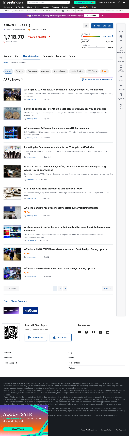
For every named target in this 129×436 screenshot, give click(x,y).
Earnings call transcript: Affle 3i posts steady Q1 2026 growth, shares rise (65, 109)
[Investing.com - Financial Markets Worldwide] (13, 2)
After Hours (50, 11)
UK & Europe (99, 11)
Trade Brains (31, 240)
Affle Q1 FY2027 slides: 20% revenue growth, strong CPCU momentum (63, 89)
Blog (70, 352)
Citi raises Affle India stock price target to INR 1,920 (53, 188)
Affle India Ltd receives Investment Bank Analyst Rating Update (59, 268)
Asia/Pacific (120, 11)
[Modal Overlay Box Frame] (24, 420)
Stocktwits (30, 180)
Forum (72, 56)
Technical (61, 56)
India (29, 11)
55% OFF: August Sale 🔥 (85, 2)
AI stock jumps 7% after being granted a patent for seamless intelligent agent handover (67, 229)
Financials (48, 56)
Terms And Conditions (89, 430)
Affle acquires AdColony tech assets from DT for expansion (57, 128)
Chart (17, 56)
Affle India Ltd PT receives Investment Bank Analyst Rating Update (61, 208)
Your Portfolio (74, 363)
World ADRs (70, 11)
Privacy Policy (106, 430)
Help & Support (10, 363)
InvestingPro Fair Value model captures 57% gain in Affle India (59, 147)
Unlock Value (106, 36)
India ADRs (80, 11)
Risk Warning (120, 430)
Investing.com (32, 99)
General (7, 56)
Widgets (72, 368)
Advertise (8, 358)
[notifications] (119, 2)
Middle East (110, 11)
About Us (8, 352)
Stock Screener (20, 11)
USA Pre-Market (38, 11)
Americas (89, 11)
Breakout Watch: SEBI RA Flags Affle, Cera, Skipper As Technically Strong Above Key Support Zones (65, 168)
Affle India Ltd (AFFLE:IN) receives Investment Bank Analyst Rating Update (65, 249)
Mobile (71, 358)
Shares (7, 11)
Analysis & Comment (18, 62)
